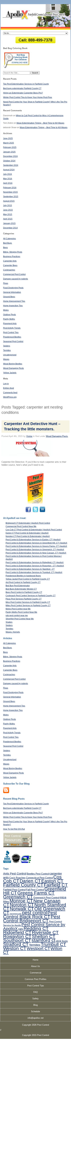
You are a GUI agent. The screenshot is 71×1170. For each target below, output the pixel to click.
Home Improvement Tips (14, 301)
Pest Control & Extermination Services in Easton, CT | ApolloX (33, 539)
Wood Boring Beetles (12, 364)
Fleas (5, 283)
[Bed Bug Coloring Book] (16, 68)
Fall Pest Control (35, 889)
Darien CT (30, 881)
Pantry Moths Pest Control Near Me (21, 612)
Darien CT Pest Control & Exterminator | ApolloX (27, 533)
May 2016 (7, 179)
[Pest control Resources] (17, 846)
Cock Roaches (17, 877)
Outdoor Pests (9, 314)
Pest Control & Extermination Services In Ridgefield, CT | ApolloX (35, 562)
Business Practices (11, 256)
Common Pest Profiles (35, 979)
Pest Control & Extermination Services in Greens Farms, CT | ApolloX (36, 546)
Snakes (9, 622)
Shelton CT (43, 936)
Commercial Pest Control (14, 274)
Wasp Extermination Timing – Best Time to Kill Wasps (40, 123)
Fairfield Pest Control (14, 889)
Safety (35, 998)
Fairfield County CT (23, 885)
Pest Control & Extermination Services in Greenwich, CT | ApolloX (35, 549)
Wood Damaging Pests (13, 368)
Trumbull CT (53, 944)
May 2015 (7, 214)
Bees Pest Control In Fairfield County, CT (24, 592)
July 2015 (7, 205)
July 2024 (7, 174)
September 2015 (10, 196)
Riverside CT (45, 932)
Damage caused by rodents (15, 279)
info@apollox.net (36, 1018)
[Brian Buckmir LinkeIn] (42, 512)
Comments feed (10, 392)
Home (35, 960)
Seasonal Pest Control (13, 341)
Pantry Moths (9, 319)
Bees (5, 247)
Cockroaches (9, 270)
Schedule (35, 1011)
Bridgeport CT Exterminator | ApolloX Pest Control (28, 523)
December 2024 (10, 156)
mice (63, 897)
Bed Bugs (7, 243)
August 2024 (9, 170)
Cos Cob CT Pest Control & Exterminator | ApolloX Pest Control (34, 530)
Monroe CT (21, 900)
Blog (35, 1005)
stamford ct (43, 940)
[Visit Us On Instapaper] (6, 792)
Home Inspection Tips (13, 306)
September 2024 (10, 165)
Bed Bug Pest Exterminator (18, 586)
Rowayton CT (17, 936)
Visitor (29, 436)
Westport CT (38, 948)
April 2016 (7, 183)
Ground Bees (9, 297)
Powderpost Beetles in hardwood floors (23, 576)
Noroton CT (22, 904)
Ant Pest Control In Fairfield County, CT (23, 582)
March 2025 (8, 143)
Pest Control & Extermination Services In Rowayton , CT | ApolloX (35, 566)
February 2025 (9, 147)
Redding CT (36, 928)
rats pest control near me (17, 615)
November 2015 (10, 192)
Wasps (6, 359)
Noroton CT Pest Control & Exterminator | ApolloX (28, 536)
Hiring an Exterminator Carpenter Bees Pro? (23, 93)
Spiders (6, 346)
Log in (6, 383)
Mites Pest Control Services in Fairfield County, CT (28, 605)
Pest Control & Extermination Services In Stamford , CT (30, 569)
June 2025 (8, 138)
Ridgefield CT (17, 932)
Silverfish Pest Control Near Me (20, 619)
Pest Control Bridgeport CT (31, 918)
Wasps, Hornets (13, 632)
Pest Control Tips (10, 332)
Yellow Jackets (9, 373)
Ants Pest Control (14, 873)
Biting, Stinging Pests (12, 252)
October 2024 (9, 161)
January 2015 (9, 223)
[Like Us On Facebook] (28, 512)
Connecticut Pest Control (39, 877)
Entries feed (8, 388)
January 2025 (9, 152)
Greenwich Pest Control (46, 897)
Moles (6, 310)
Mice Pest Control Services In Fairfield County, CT (28, 602)
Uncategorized (9, 355)
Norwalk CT (22, 908)
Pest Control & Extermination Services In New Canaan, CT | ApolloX (36, 553)
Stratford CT (16, 944)
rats (20, 929)
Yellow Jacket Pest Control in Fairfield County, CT (28, 579)
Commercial (35, 972)
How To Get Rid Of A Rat (14, 829)
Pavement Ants (10, 323)
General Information (12, 292)
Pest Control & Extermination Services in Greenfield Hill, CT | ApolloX (36, 543)
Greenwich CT (18, 896)
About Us (35, 966)
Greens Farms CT (35, 892)
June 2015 (8, 210)
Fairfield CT (56, 885)
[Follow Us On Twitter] (35, 512)
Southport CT (17, 940)
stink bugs (62, 941)
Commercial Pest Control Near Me (21, 526)
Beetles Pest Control (38, 873)
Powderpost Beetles (12, 337)
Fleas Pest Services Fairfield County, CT (23, 599)
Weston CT (14, 948)
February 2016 (9, 187)
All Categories (9, 238)
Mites (6, 901)
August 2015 (9, 201)
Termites (7, 350)
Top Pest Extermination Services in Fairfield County (26, 84)
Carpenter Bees (10, 265)
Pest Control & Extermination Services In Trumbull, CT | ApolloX (34, 572)
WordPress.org (10, 397)
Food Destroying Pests (13, 288)
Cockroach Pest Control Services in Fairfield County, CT (30, 595)
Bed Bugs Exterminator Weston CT (21, 589)
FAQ (35, 992)
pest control (34, 912)
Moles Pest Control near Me (18, 609)
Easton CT (52, 881)
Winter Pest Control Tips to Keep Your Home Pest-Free (27, 97)
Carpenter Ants (10, 261)
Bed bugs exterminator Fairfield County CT (22, 88)
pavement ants (16, 914)
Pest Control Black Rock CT (30, 914)
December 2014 (10, 228)
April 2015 (7, 219)
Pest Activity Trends (11, 328)
